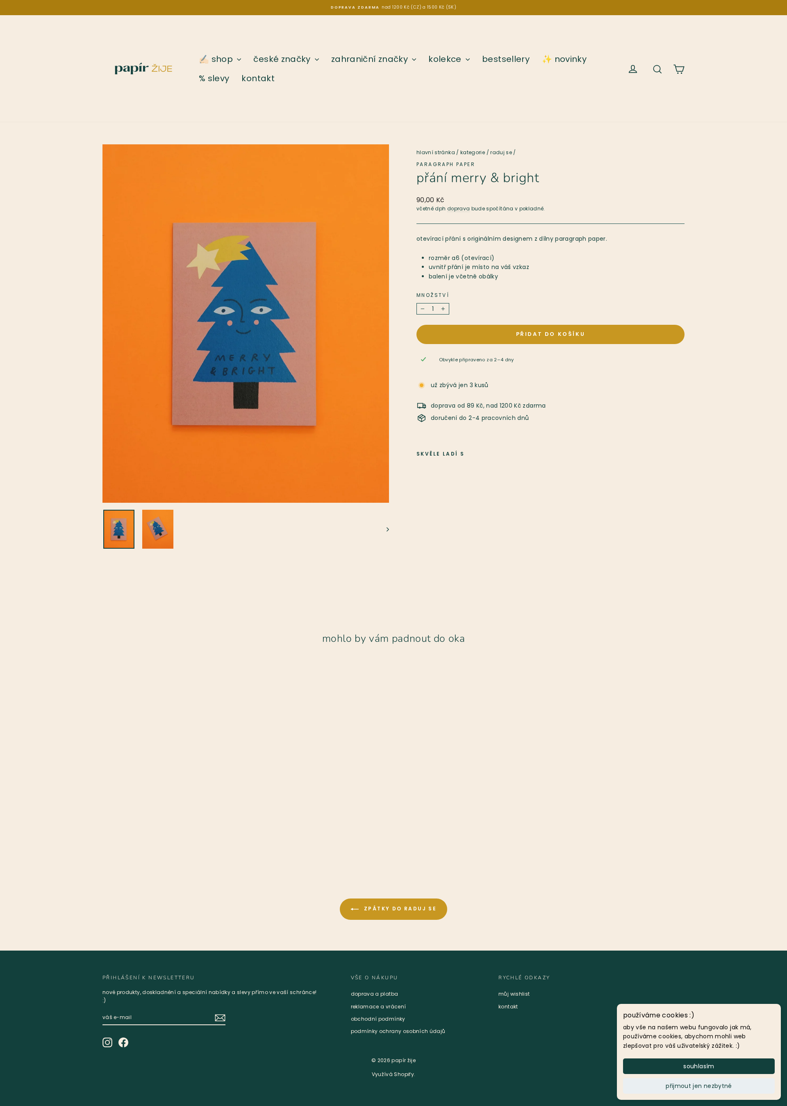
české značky (283, 59)
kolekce (446, 59)
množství (432, 295)
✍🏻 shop (217, 59)
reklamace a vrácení (378, 1006)
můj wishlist (514, 993)
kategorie (472, 152)
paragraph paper (445, 164)
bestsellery (506, 59)
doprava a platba (374, 993)
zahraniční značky (370, 59)
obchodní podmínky (378, 1018)
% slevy (214, 78)
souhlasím (698, 1066)
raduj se (501, 152)
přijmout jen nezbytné (699, 1086)
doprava (458, 208)
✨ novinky (564, 59)
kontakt (257, 78)
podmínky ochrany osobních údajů (398, 1031)
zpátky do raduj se (399, 908)
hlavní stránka (435, 152)
